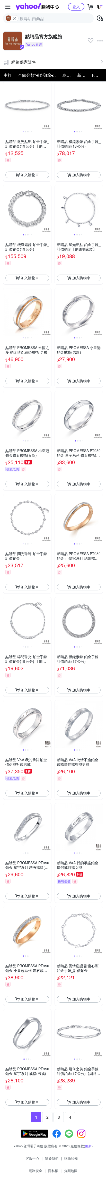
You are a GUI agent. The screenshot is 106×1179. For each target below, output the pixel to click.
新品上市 (83, 75)
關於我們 (51, 1158)
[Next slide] (48, 105)
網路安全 (35, 1170)
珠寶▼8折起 (68, 75)
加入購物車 (30, 174)
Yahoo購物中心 (37, 6)
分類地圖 (70, 1170)
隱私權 (53, 1170)
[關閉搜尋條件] (14, 18)
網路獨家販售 (23, 62)
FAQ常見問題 (97, 75)
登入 (76, 6)
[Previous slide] (6, 105)
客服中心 (32, 1158)
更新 (88, 1145)
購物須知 (71, 1158)
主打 (8, 75)
